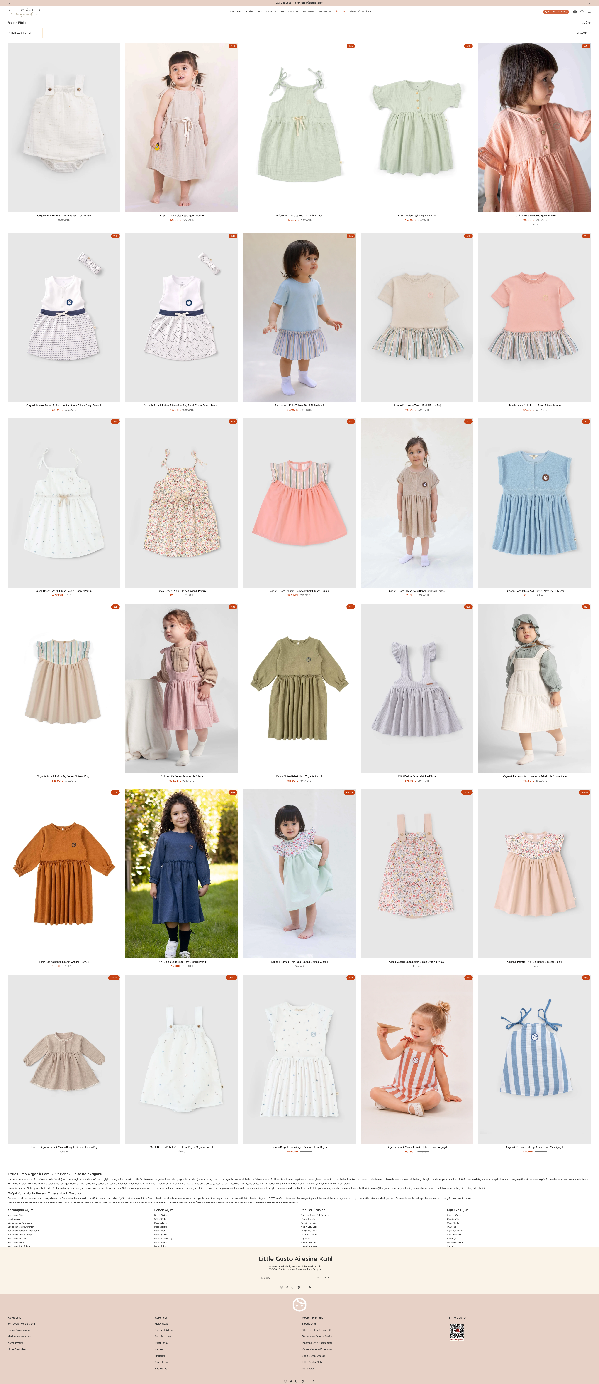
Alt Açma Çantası (309, 1234)
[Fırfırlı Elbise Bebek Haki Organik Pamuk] (299, 688)
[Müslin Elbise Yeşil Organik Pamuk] (417, 127)
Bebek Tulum (160, 1246)
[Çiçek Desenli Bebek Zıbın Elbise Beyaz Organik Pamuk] (181, 1059)
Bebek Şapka (160, 1234)
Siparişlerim (309, 1323)
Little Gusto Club (312, 1362)
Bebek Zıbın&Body (163, 1238)
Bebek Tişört (160, 1227)
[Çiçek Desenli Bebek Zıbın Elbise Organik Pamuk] (417, 873)
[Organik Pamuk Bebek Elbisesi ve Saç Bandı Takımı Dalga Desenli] (64, 317)
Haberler (160, 1355)
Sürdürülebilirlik (164, 1330)
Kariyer (159, 1349)
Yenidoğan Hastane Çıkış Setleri (23, 1230)
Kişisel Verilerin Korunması (317, 1349)
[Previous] (9, 2)
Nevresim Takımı (455, 1242)
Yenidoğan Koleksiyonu (21, 1323)
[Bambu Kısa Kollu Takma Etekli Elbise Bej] (417, 317)
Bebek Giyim (160, 1215)
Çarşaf (450, 1246)
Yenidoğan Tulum (16, 1242)
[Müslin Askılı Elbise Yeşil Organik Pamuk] (299, 127)
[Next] (589, 2)
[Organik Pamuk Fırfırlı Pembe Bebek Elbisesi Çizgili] (299, 503)
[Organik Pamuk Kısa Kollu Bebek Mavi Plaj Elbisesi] (534, 503)
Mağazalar (308, 1368)
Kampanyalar (15, 1342)
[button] (234, 12)
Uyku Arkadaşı (454, 1234)
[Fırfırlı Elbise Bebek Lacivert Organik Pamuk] (181, 873)
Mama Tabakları (308, 1242)
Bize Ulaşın (161, 1362)
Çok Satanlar (14, 1219)
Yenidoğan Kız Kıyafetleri (20, 1223)
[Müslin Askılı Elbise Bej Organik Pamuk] (181, 127)
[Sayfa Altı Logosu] (299, 1305)
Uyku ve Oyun (454, 1215)
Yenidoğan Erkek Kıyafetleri (21, 1227)
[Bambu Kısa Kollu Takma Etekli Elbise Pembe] (534, 317)
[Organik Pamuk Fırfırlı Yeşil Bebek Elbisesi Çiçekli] (299, 873)
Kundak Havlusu (309, 1223)
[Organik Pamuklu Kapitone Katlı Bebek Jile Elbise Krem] (534, 688)
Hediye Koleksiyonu (19, 1336)
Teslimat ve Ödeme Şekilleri (318, 1336)
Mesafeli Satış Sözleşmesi (317, 1342)
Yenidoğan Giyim (16, 1215)
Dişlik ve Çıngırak (455, 1230)
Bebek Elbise (160, 1223)
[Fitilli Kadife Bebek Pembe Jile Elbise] (181, 688)
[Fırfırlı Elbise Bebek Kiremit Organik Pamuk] (64, 873)
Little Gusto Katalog (313, 1355)
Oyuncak (451, 1227)
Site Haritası (162, 1368)
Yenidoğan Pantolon (17, 1238)
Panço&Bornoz (308, 1219)
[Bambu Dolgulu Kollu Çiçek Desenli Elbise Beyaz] (299, 1059)
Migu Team (161, 1342)
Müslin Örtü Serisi (309, 1227)
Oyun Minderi (453, 1223)
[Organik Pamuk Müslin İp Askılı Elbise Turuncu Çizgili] (417, 1059)
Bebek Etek (159, 1230)
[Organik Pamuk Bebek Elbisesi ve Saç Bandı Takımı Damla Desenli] (181, 317)
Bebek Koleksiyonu (19, 1330)
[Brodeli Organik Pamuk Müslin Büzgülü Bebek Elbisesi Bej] (64, 1059)
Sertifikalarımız (163, 1336)
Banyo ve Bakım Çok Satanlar (315, 1215)
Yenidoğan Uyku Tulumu (19, 1246)
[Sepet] (589, 12)
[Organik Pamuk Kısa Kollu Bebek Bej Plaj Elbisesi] (417, 503)
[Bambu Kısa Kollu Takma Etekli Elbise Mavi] (299, 317)
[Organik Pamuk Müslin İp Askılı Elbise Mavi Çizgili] (534, 1059)
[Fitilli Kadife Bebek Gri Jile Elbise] (417, 688)
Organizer (305, 1238)
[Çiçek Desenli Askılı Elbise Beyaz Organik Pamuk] (64, 503)
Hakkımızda (161, 1323)
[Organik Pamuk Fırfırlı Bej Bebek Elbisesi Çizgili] (64, 688)
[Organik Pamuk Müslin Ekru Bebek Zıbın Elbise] (64, 127)
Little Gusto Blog (17, 1349)
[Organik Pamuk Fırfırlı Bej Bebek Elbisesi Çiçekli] (534, 873)
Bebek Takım (160, 1242)
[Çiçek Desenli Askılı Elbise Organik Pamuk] (181, 503)
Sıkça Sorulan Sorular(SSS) (317, 1330)
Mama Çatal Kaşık (309, 1246)
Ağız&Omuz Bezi (309, 1230)
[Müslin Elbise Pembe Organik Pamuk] (534, 127)
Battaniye (451, 1238)
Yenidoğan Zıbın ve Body (20, 1234)
